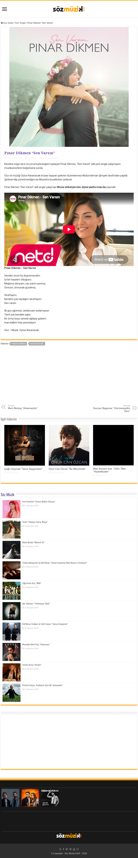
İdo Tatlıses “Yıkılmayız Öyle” (36, 603)
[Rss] (60, 849)
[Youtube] (74, 849)
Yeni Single (20, 23)
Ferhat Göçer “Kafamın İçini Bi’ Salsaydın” (42, 685)
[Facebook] (63, 849)
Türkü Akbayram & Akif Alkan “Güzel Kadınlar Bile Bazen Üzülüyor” (54, 563)
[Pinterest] (70, 849)
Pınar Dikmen (19, 344)
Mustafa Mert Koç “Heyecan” (36, 644)
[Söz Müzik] (69, 8)
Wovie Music (37, 344)
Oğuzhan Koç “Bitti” (31, 583)
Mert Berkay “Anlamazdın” (23, 407)
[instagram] (77, 849)
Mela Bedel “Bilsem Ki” (33, 542)
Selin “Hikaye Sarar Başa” (35, 522)
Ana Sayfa (8, 23)
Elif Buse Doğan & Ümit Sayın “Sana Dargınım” (45, 624)
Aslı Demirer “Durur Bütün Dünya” (38, 501)
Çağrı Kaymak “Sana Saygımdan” (23, 468)
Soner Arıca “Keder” (32, 665)
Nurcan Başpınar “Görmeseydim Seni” (111, 408)
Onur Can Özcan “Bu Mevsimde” (67, 468)
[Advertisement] (69, 377)
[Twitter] (66, 849)
